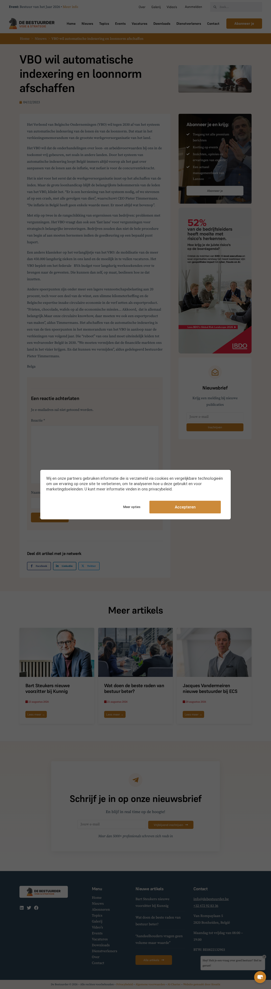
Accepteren (185, 507)
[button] (260, 977)
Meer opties (131, 507)
